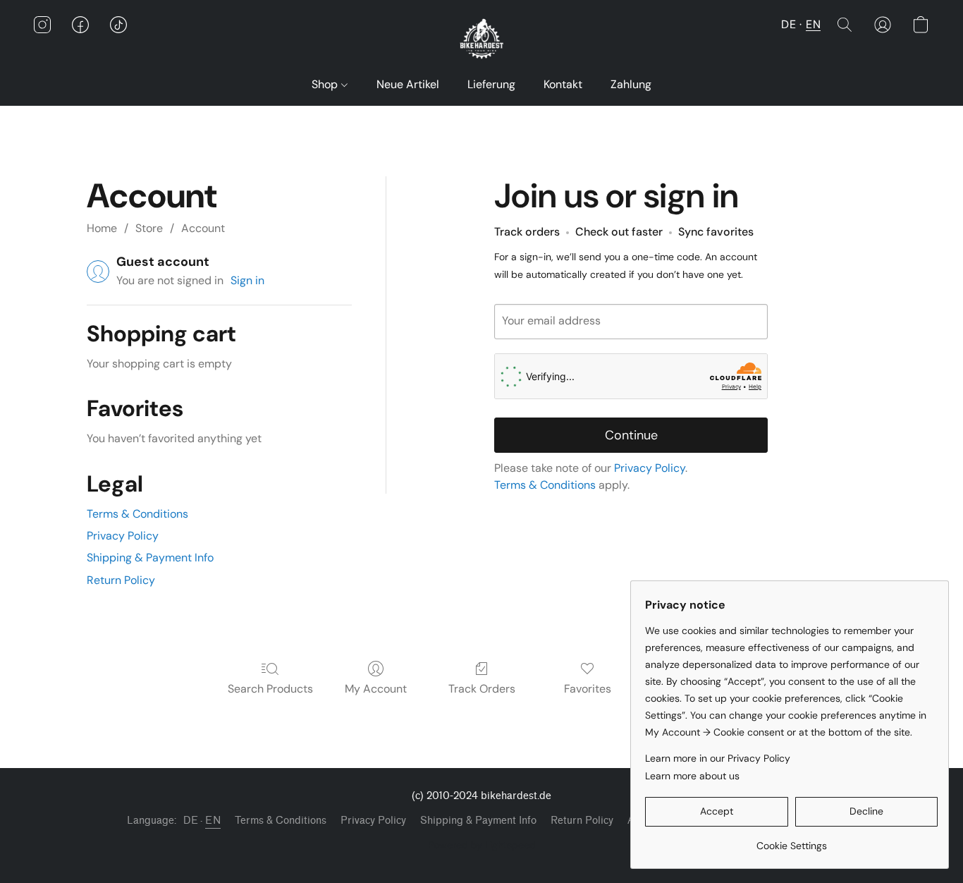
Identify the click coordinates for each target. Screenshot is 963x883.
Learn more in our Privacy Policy (717, 758)
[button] (481, 39)
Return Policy (121, 580)
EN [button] (813, 24)
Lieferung (491, 84)
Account (203, 228)
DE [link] (190, 821)
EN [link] (213, 821)
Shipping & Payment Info (150, 557)
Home (102, 228)
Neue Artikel (407, 84)
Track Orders (481, 688)
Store (149, 228)
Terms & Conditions (137, 513)
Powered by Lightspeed (482, 845)
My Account (376, 688)
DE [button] (788, 24)
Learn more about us (692, 775)
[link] (791, 840)
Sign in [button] (247, 280)
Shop (326, 84)
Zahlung (631, 84)
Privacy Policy (123, 535)
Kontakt (563, 84)
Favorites (587, 688)
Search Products (270, 688)
